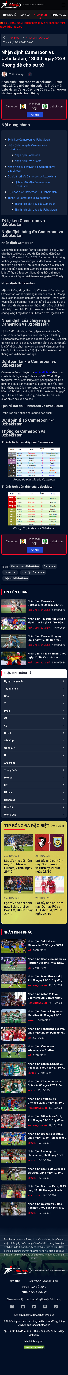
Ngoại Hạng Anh (13, 681)
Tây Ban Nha (11, 688)
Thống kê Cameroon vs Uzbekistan (29, 198)
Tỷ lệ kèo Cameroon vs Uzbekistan (29, 139)
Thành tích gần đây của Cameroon (35, 203)
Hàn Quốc (9, 799)
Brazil (7, 733)
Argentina (9, 762)
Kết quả (35, 114)
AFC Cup (9, 740)
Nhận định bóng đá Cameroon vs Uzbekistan (27, 147)
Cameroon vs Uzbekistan (25, 566)
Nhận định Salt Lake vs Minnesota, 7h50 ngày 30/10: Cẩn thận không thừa (46, 943)
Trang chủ (9, 14)
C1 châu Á (9, 748)
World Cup (10, 814)
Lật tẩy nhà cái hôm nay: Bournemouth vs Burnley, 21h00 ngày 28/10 (49, 866)
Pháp (7, 710)
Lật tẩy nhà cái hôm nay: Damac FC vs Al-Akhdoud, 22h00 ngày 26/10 (49, 908)
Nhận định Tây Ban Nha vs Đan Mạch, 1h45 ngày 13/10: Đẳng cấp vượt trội (46, 620)
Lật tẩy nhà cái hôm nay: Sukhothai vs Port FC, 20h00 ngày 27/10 (18, 908)
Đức (6, 696)
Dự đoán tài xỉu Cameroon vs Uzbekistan (32, 176)
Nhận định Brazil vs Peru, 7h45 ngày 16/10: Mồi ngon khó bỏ (47, 1188)
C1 (5, 718)
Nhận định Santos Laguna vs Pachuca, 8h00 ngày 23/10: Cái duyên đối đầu (47, 1066)
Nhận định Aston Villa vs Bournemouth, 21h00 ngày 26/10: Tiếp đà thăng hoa (44, 996)
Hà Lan (8, 792)
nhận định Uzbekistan (16, 578)
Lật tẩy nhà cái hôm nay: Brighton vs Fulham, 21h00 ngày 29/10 (18, 866)
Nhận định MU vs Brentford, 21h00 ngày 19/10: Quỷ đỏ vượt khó (47, 1118)
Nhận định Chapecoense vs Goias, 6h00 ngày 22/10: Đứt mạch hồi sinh (45, 1083)
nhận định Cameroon (33, 572)
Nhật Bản (9, 807)
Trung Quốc (10, 770)
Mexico (8, 777)
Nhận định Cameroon (27, 155)
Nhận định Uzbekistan (28, 161)
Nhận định (40, 14)
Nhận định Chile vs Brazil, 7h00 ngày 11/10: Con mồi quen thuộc (47, 655)
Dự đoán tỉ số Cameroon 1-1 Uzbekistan (32, 192)
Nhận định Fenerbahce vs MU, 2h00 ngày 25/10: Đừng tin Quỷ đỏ (47, 1031)
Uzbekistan (10, 572)
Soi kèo (25, 14)
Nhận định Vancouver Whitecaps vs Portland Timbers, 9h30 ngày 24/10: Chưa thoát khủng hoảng (44, 1048)
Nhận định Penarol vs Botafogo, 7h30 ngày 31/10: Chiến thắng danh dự (45, 603)
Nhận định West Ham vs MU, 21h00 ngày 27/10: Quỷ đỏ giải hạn (46, 978)
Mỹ (5, 785)
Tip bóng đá (58, 14)
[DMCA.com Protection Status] (34, 1348)
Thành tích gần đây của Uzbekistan (36, 209)
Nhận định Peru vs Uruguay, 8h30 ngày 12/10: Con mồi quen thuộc (45, 638)
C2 (5, 725)
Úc (5, 755)
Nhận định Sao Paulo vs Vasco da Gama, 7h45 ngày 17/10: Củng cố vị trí (46, 1171)
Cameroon (50, 566)
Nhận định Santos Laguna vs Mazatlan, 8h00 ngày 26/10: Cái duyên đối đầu (45, 1013)
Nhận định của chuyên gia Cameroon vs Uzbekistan (31, 168)
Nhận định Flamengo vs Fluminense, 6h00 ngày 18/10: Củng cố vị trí (46, 1153)
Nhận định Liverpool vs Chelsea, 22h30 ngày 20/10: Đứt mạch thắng (45, 1101)
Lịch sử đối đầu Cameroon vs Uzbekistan (33, 184)
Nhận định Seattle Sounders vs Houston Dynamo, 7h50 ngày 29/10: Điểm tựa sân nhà (47, 961)
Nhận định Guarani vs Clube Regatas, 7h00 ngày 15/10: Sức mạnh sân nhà (47, 1206)
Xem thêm (57, 825)
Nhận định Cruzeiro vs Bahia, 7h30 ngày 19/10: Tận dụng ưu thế (46, 1136)
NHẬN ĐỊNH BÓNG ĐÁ (37, 37)
